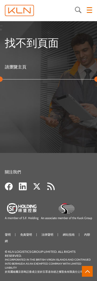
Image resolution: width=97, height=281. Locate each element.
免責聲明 (26, 234)
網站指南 (69, 234)
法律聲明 (47, 234)
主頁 (22, 66)
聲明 (8, 234)
